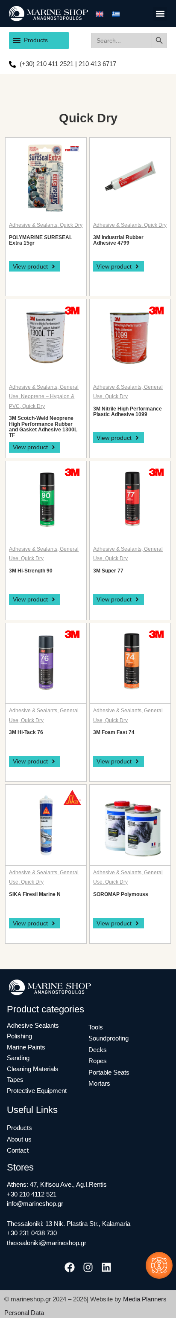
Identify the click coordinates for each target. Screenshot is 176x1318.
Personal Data (24, 1312)
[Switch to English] (99, 13)
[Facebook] (69, 1267)
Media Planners (145, 1299)
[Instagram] (88, 1267)
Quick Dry (71, 225)
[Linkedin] (106, 1267)
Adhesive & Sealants (33, 225)
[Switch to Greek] (116, 13)
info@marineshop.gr (35, 1203)
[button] (160, 14)
